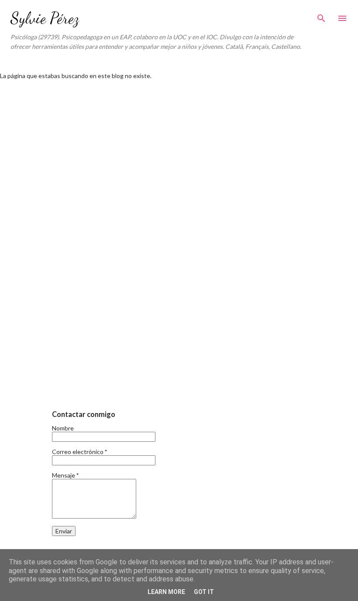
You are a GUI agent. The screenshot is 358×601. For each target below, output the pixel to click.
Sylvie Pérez (44, 18)
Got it (204, 591)
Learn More (166, 591)
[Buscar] (321, 15)
